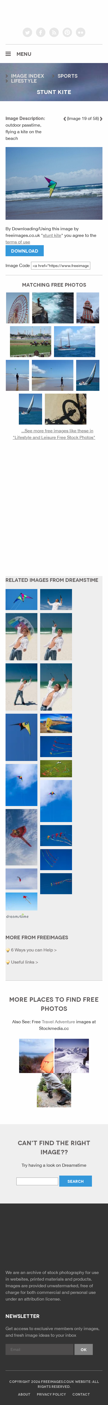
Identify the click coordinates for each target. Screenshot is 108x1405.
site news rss (54, 1250)
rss (54, 32)
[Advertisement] (54, 512)
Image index (27, 75)
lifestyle (24, 80)
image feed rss (66, 1250)
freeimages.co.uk (54, 12)
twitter (27, 32)
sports (68, 75)
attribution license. (42, 1298)
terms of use (18, 241)
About (24, 1394)
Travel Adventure (58, 1021)
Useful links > (24, 961)
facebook (40, 32)
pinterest (67, 32)
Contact (81, 1394)
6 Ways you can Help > (33, 949)
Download (24, 250)
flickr (80, 32)
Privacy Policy (51, 1394)
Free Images (36, 1227)
